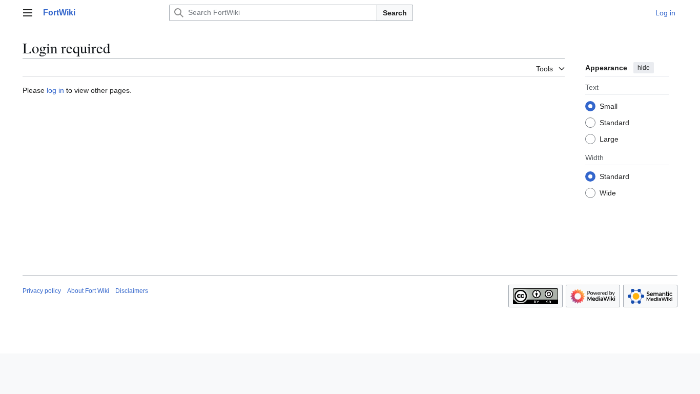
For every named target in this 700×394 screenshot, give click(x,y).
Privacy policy (42, 290)
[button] (27, 13)
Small (608, 106)
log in (55, 90)
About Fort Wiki (88, 290)
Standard (614, 123)
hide (643, 67)
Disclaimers (131, 290)
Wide (608, 193)
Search (395, 13)
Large (609, 139)
